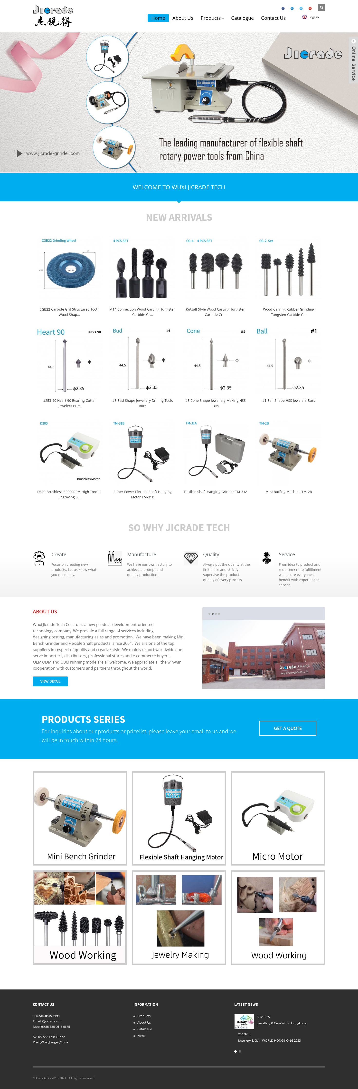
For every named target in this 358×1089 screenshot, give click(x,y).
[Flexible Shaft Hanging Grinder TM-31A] (215, 452)
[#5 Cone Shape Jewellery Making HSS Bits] (215, 360)
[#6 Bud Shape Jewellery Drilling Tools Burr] (142, 360)
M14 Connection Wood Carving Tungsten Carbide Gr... (142, 312)
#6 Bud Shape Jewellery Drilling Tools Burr (142, 403)
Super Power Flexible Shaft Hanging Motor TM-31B (142, 494)
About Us (182, 18)
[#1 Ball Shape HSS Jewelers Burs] (288, 360)
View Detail (50, 681)
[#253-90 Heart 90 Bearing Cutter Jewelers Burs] (69, 360)
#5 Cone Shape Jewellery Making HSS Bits (215, 403)
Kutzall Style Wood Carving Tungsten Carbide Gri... (215, 312)
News (141, 1035)
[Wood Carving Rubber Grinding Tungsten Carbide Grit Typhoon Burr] (288, 269)
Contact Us (273, 18)
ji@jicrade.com (51, 1021)
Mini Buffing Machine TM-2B (288, 491)
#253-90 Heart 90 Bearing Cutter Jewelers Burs (69, 403)
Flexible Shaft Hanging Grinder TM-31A (215, 491)
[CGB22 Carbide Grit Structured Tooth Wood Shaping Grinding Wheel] (69, 269)
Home (158, 18)
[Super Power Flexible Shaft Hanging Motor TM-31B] (142, 452)
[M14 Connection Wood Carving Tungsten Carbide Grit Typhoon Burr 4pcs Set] (142, 269)
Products (211, 18)
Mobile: (38, 1026)
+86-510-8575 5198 (46, 1016)
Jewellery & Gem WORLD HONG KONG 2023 (269, 1040)
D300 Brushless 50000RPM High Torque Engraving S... (69, 494)
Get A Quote (288, 728)
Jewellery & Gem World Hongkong (282, 1023)
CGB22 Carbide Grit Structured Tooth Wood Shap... (69, 312)
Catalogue (242, 18)
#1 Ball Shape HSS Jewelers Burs (288, 400)
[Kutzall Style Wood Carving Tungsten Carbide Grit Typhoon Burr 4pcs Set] (215, 269)
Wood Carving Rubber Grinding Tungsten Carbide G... (288, 312)
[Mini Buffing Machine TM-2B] (288, 452)
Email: (37, 1021)
